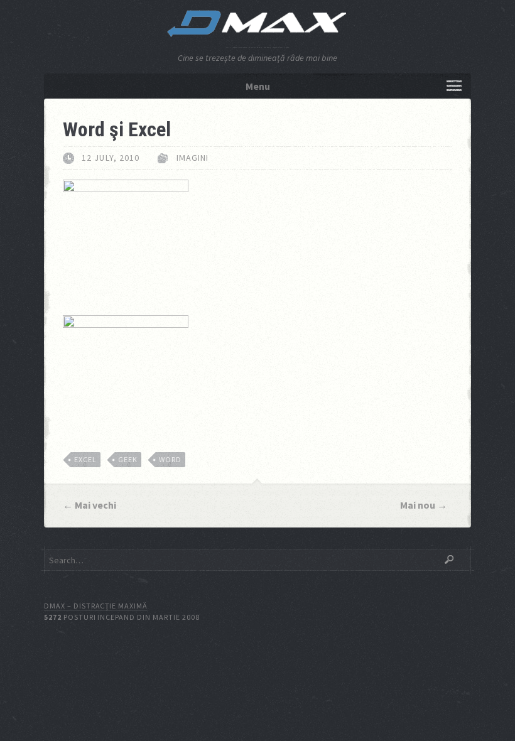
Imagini (192, 157)
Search (449, 559)
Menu (258, 86)
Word (170, 459)
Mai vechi (95, 505)
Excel (85, 459)
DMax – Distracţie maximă (96, 605)
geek (128, 459)
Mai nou (417, 505)
